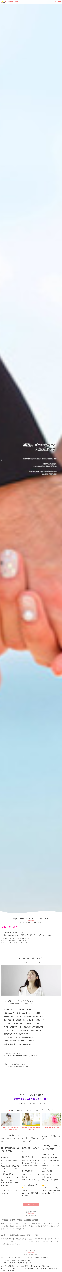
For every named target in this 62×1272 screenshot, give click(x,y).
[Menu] (59, 2)
